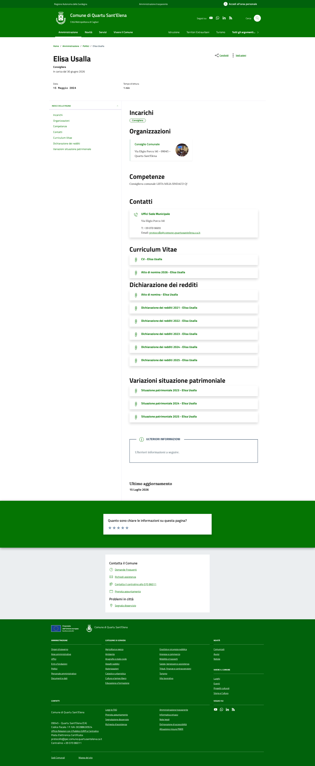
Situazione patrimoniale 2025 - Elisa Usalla (169, 416)
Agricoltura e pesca (114, 649)
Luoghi (217, 678)
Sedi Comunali (58, 757)
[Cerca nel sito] (257, 18)
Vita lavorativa (166, 678)
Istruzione (173, 32)
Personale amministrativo (63, 673)
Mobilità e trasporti (168, 659)
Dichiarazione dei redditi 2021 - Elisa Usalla (169, 308)
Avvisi (216, 654)
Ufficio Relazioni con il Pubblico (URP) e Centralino (75, 731)
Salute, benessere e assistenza (174, 664)
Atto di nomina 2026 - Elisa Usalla (163, 272)
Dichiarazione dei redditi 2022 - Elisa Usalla (169, 321)
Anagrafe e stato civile (116, 659)
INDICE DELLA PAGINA (61, 105)
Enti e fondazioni (59, 664)
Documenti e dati (59, 678)
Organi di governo (59, 649)
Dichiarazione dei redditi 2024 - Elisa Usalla (169, 347)
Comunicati (219, 649)
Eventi (217, 683)
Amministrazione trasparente (153, 4)
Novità (88, 32)
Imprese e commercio (169, 654)
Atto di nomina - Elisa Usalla (159, 295)
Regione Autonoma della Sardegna (70, 4)
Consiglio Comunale (147, 144)
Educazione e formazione (117, 683)
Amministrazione (68, 32)
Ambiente (110, 654)
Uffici (53, 659)
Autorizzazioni (112, 668)
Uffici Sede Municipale (155, 214)
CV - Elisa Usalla (151, 259)
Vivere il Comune (123, 32)
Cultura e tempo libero (115, 678)
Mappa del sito (86, 757)
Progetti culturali (221, 688)
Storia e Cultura (221, 693)
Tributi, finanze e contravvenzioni (175, 668)
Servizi (103, 32)
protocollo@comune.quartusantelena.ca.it (174, 232)
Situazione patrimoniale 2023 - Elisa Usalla (169, 390)
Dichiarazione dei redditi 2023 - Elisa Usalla (169, 334)
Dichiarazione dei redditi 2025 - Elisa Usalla (169, 360)
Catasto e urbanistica (115, 673)
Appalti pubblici (112, 664)
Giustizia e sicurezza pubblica (173, 649)
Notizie (217, 659)
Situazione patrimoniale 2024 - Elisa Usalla (169, 403)
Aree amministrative (61, 654)
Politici (54, 668)
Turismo (220, 32)
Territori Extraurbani (198, 32)
